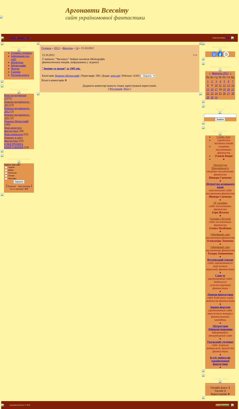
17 (216, 89)
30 (212, 97)
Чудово (11, 167)
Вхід (28, 38)
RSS (227, 38)
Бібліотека (17, 62)
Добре (11, 170)
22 (207, 93)
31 (216, 97)
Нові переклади (13, 134)
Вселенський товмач (220, 259)
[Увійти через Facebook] (220, 54)
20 (228, 89)
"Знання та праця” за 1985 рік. (61, 68)
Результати (12, 186)
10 (216, 85)
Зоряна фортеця (220, 307)
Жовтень (67, 48)
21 (232, 89)
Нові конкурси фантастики (13, 129)
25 (220, 93)
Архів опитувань (24, 186)
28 (232, 93)
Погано (11, 176)
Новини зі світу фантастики (13, 139)
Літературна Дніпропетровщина (220, 328)
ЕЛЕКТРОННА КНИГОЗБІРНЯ (13, 146)
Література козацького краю (220, 185)
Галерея (15, 71)
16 (212, 89)
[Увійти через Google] (226, 54)
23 (212, 93)
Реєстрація (21, 38)
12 (224, 85)
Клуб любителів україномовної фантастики (220, 360)
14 (77, 48)
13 (228, 85)
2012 (57, 48)
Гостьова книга (20, 75)
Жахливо (12, 178)
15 (207, 89)
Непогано (12, 173)
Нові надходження (15, 95)
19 (224, 89)
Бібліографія (18, 65)
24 (216, 93)
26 (224, 93)
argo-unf (115, 75)
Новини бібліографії (16, 121)
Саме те (220, 275)
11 (220, 85)
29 (207, 97)
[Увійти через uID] (214, 54)
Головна (13, 38)
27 (228, 93)
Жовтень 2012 (220, 73)
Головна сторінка (21, 52)
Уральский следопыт (220, 341)
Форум (15, 68)
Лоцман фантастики (220, 294)
